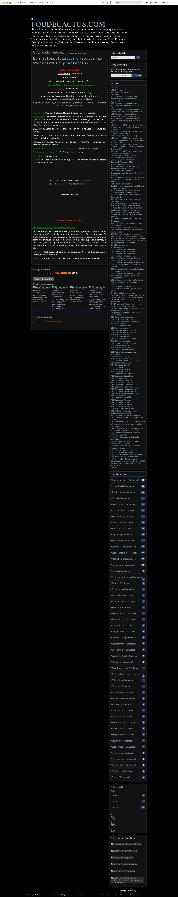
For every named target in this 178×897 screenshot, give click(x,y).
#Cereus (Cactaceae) (120, 777)
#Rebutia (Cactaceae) (121, 607)
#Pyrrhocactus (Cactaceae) (123, 765)
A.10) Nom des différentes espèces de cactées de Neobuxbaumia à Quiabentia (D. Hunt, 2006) (127, 146)
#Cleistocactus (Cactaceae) (124, 553)
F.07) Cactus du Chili (119, 372)
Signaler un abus (93, 895)
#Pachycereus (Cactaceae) (123, 698)
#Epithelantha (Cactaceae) (123, 644)
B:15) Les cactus (117, 247)
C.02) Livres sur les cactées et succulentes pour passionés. (123, 255)
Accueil (114, 88)
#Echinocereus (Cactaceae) (123, 547)
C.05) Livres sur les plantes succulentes (127, 262)
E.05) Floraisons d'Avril (120, 328)
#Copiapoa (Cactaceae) (121, 534)
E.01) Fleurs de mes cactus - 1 (123, 317)
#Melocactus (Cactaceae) (123, 601)
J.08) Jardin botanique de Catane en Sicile (128, 454)
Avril (115, 796)
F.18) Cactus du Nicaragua (121, 396)
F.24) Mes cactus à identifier (122, 409)
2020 (113, 819)
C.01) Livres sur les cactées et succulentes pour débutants (123, 250)
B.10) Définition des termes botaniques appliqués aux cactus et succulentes (127, 235)
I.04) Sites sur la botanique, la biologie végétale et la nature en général (127, 429)
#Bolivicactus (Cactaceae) (123, 771)
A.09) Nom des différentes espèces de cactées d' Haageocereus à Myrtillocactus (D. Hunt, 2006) (128, 140)
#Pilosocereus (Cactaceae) (123, 759)
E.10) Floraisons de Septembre (123, 339)
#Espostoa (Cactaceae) (121, 686)
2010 (113, 831)
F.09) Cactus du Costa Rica (122, 376)
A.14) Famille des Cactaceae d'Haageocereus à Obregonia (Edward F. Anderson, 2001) (127, 173)
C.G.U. (103, 895)
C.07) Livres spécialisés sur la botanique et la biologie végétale (127, 270)
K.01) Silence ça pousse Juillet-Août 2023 (128, 461)
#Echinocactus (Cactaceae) (123, 637)
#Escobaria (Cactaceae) (122, 728)
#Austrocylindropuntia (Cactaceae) (127, 674)
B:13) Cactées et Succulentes (123, 243)
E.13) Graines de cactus (120, 345)
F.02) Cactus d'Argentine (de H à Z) (125, 361)
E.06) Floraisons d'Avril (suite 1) (123, 330)
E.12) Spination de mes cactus (123, 343)
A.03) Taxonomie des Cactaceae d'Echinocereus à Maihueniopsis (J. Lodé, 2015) (127, 105)
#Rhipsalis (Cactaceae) (121, 704)
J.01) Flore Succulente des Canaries (125, 433)
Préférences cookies (142, 895)
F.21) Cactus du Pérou (120, 402)
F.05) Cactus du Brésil (120, 367)
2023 (113, 812)
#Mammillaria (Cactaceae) (123, 486)
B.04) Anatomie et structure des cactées (127, 203)
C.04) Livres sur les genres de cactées (126, 260)
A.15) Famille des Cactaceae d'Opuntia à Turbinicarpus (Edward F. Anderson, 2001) (127, 179)
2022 (113, 814)
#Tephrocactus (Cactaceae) (124, 613)
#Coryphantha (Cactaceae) (123, 631)
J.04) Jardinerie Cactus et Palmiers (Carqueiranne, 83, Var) (125, 442)
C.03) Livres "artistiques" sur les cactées (127, 258)
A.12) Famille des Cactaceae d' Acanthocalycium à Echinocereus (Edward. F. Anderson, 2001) (124, 160)
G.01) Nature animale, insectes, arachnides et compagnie (124, 412)
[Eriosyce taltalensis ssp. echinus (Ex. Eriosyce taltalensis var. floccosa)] (128, 882)
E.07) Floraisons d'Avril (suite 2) (123, 332)
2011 (113, 828)
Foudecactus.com (68, 24)
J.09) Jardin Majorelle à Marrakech (124, 457)
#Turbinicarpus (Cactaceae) (124, 492)
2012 (113, 826)
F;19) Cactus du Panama (121, 398)
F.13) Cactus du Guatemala (122, 385)
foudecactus (43, 895)
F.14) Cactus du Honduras (121, 387)
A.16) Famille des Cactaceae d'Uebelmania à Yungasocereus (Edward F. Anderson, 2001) (127, 186)
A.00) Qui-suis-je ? (118, 90)
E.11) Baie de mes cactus (121, 341)
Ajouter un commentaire (53, 321)
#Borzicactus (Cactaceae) (123, 722)
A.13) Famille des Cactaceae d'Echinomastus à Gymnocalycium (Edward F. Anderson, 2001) (125, 166)
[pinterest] (111, 2)
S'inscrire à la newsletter (44, 279)
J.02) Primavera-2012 (119, 435)
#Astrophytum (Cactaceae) (123, 504)
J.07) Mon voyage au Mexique (122, 452)
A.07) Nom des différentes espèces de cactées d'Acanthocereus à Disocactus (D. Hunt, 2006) (128, 127)
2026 (113, 791)
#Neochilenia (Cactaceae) (123, 753)
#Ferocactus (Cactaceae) (122, 516)
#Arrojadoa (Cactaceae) (122, 710)
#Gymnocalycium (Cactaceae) (125, 480)
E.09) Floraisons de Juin (120, 337)
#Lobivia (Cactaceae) (120, 571)
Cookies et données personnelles (120, 895)
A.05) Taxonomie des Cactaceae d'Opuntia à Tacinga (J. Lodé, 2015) (125, 115)
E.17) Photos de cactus (120, 356)
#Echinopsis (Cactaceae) (122, 510)
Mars (115, 802)
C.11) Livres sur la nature (121, 286)
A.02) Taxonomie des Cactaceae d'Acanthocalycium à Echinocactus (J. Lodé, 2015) (126, 98)
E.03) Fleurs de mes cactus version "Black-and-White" (125, 322)
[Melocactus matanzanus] (124, 864)
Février (116, 808)
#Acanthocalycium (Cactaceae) (125, 668)
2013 (113, 824)
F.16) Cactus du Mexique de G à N (124, 391)
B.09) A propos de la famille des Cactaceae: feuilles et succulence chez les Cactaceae (127, 229)
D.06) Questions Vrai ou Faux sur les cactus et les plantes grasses (126, 305)
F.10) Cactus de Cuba (119, 378)
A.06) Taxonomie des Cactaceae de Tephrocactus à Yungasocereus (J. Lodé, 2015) (127, 120)
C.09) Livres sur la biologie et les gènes (127, 280)
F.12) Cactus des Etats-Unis (122, 382)
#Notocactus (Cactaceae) (123, 540)
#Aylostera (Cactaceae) (122, 716)
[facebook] (103, 2)
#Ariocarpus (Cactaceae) (122, 625)
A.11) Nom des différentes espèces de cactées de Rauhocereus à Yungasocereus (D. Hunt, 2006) (126, 153)
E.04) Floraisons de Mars (121, 326)
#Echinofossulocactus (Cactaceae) (54, 54)
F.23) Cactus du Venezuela (122, 406)
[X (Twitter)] (107, 2)
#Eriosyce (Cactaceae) (121, 528)
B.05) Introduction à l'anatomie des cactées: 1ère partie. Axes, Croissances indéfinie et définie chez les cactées (127, 208)
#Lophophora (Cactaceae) (123, 747)
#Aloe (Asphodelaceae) (122, 522)
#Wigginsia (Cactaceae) (122, 662)
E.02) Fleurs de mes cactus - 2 (123, 319)
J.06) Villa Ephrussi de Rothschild (124, 450)
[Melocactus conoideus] (123, 871)
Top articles (71, 895)
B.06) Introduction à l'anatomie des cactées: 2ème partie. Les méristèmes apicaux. (126, 214)
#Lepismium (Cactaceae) (122, 741)
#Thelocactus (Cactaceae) (123, 619)
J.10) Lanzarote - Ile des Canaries (124, 459)
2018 (113, 821)
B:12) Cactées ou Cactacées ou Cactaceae (128, 241)
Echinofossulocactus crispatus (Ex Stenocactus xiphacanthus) (67, 60)
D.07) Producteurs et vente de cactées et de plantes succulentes (128, 309)
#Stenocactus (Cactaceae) (77, 54)
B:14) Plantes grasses (119, 245)
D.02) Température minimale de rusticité (128, 295)
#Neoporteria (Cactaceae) (123, 565)
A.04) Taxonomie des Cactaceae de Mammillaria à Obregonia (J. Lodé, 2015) (127, 111)
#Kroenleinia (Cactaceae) (123, 735)
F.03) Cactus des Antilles (121, 363)
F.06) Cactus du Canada (120, 369)
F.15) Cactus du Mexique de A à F (124, 389)
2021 (113, 817)
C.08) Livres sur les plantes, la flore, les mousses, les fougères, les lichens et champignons (127, 275)
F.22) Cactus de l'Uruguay (121, 404)
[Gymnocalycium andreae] (124, 850)
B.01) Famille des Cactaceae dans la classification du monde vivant (125, 191)
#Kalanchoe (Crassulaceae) (123, 559)
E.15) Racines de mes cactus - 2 (123, 350)
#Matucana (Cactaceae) (122, 692)
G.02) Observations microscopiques (125, 415)
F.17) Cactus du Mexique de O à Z (124, 393)
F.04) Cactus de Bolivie (120, 365)
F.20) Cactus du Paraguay (121, 400)
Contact (114, 468)
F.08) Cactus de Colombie (121, 374)
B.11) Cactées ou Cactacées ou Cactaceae (128, 238)
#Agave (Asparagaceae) (122, 595)
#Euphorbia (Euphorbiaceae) (124, 656)
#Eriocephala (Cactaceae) (123, 650)
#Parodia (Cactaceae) (121, 498)
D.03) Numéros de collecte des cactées (127, 297)
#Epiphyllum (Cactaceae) (123, 680)
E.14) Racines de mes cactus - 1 (123, 348)
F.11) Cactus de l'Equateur (122, 380)
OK (138, 58)
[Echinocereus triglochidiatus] (126, 844)
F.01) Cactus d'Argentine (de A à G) (124, 358)
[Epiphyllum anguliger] (122, 857)
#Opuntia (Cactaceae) (121, 583)
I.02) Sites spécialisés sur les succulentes (128, 422)
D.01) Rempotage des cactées (123, 293)
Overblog (132, 891)
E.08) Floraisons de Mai (120, 334)
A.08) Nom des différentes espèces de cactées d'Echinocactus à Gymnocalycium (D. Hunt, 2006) (126, 133)
